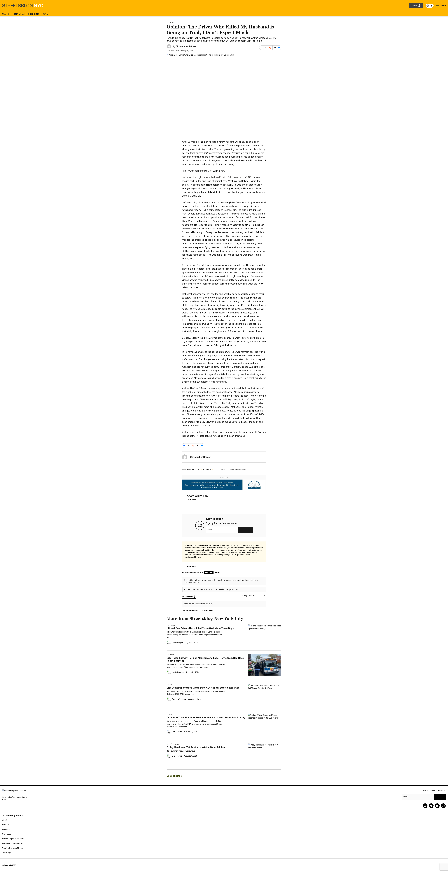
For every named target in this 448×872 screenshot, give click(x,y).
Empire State (19, 14)
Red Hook (170, 655)
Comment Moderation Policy (12, 843)
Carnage (207, 470)
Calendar (5, 825)
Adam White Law (197, 496)
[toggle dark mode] (430, 6)
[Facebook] (431, 805)
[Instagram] (443, 805)
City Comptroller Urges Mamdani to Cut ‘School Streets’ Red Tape (203, 687)
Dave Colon (177, 732)
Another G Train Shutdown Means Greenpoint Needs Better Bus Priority (206, 717)
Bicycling (170, 22)
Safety (169, 684)
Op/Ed (223, 470)
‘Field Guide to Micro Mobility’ (12, 848)
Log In (414, 5)
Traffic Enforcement (238, 470)
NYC (10, 14)
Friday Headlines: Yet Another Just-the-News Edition (196, 747)
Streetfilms (33, 14)
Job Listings (6, 853)
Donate (45, 14)
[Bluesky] (437, 805)
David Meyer (177, 642)
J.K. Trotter (177, 756)
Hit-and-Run (171, 625)
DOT (215, 470)
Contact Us (6, 829)
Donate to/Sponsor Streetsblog (13, 839)
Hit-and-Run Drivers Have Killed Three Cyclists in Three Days (200, 628)
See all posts (173, 775)
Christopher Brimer (186, 46)
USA (4, 14)
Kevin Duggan (178, 672)
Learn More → (192, 500)
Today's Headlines (173, 744)
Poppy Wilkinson (179, 699)
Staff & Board (7, 834)
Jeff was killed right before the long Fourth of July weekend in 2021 (216, 177)
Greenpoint (171, 714)
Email (210, 530)
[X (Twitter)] (425, 805)
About (4, 820)
